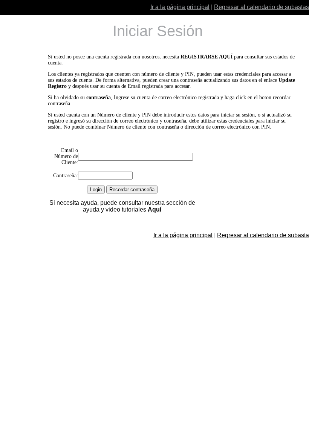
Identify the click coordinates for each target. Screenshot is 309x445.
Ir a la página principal (180, 7)
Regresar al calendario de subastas (261, 7)
